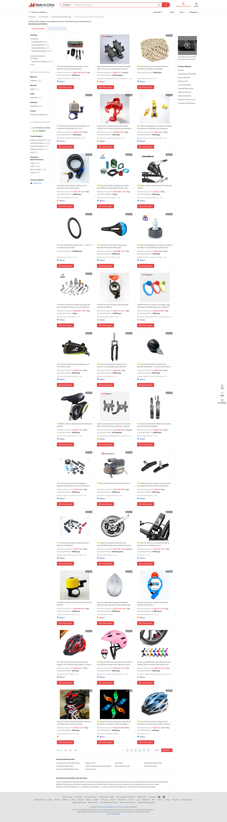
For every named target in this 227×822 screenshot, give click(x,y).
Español (88, 800)
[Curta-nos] (159, 797)
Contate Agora (66, 87)
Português (104, 800)
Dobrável (35, 97)
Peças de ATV (90, 763)
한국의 (131, 800)
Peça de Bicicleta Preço (64, 766)
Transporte (34, 39)
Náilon (34, 89)
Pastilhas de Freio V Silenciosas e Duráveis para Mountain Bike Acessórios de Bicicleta (153, 484)
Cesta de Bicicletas (40, 48)
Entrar (196, 6)
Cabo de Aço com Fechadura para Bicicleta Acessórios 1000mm (112, 305)
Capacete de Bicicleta (41, 61)
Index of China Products (127, 802)
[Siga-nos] (164, 797)
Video (170, 35)
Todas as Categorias (39, 12)
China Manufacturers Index (108, 802)
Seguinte (166, 750)
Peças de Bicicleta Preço (153, 763)
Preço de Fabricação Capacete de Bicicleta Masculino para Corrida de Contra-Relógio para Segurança (114, 603)
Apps (181, 12)
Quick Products (93, 802)
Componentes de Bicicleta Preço (68, 763)
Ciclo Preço (119, 763)
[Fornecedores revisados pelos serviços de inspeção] (40, 128)
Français (80, 800)
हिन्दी (153, 800)
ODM (35, 163)
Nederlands (145, 800)
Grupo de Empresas (39, 146)
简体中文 (57, 800)
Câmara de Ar (183, 81)
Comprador (157, 12)
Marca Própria (38, 169)
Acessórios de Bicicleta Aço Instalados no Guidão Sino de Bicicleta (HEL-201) (73, 127)
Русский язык (122, 800)
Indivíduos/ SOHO (39, 149)
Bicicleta (181, 70)
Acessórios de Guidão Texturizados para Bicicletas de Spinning (73, 544)
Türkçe (168, 800)
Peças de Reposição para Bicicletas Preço (99, 766)
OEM (35, 166)
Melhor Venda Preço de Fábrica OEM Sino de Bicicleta (74, 603)
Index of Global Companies (146, 802)
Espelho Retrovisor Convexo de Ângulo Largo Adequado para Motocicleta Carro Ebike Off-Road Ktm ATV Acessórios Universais (153, 305)
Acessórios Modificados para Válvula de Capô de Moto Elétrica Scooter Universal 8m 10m (154, 663)
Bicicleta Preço (90, 769)
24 (65, 750)
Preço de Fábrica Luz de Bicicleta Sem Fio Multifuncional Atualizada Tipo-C (153, 544)
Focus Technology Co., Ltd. (109, 807)
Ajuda (172, 12)
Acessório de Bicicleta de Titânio (189, 103)
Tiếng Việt (175, 800)
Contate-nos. (37, 183)
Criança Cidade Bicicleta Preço (67, 769)
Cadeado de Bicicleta (41, 51)
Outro (32, 64)
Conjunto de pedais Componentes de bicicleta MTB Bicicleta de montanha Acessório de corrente (114, 544)
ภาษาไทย (160, 800)
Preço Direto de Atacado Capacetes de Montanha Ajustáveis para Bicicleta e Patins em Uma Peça (154, 722)
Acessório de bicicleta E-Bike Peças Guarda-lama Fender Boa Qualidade (154, 425)
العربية (138, 800)
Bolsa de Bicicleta (40, 45)
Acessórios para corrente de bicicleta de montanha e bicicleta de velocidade (152, 67)
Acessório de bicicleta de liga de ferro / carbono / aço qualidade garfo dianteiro (112, 365)
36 (70, 750)
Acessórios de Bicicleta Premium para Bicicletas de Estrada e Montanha (112, 246)
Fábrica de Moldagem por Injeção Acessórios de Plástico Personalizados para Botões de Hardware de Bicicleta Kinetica (154, 246)
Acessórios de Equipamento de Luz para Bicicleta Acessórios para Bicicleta (73, 67)
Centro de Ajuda (67, 797)
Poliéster (35, 80)
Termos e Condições (113, 814)
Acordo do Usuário (91, 797)
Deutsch (96, 800)
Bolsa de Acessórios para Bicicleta (190, 99)
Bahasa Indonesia (187, 800)
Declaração (78, 797)
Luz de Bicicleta (39, 42)
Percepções (152, 797)
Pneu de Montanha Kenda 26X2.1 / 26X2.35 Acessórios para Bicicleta (74, 246)
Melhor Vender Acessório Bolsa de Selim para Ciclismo (154, 186)
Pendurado (36, 106)
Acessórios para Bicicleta (187, 74)
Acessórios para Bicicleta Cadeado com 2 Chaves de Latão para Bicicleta (72, 186)
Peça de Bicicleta (184, 77)
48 (75, 750)
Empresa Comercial (40, 140)
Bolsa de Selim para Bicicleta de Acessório (114, 483)
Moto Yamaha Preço (122, 766)
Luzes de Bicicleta (184, 85)
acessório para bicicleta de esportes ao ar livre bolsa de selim (73, 365)
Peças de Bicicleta (184, 92)
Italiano (112, 800)
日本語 (73, 800)
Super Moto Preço (150, 766)
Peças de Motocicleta (186, 88)
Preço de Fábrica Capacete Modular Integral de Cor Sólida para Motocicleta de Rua (74, 722)
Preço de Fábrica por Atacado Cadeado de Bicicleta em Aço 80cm (152, 603)
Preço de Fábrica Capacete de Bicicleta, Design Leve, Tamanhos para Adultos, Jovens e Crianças (74, 663)
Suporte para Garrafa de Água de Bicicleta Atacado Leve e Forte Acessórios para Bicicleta (114, 127)
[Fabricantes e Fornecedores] (41, 4)
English (50, 800)
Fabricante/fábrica (40, 143)
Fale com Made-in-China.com (125, 797)
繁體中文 (66, 800)
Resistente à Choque (39, 114)
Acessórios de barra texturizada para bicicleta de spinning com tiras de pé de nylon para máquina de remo (73, 484)
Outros (35, 172)
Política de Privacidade (106, 797)
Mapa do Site (142, 797)
